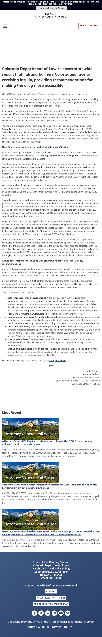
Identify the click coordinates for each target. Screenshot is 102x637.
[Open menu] (5, 26)
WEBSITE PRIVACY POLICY (55, 627)
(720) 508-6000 (51, 578)
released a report (80, 99)
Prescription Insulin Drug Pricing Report (60, 155)
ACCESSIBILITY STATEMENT (51, 597)
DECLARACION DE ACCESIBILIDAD (51, 604)
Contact (51, 591)
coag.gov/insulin (57, 360)
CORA (31, 627)
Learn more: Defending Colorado (51, 8)
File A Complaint (89, 25)
